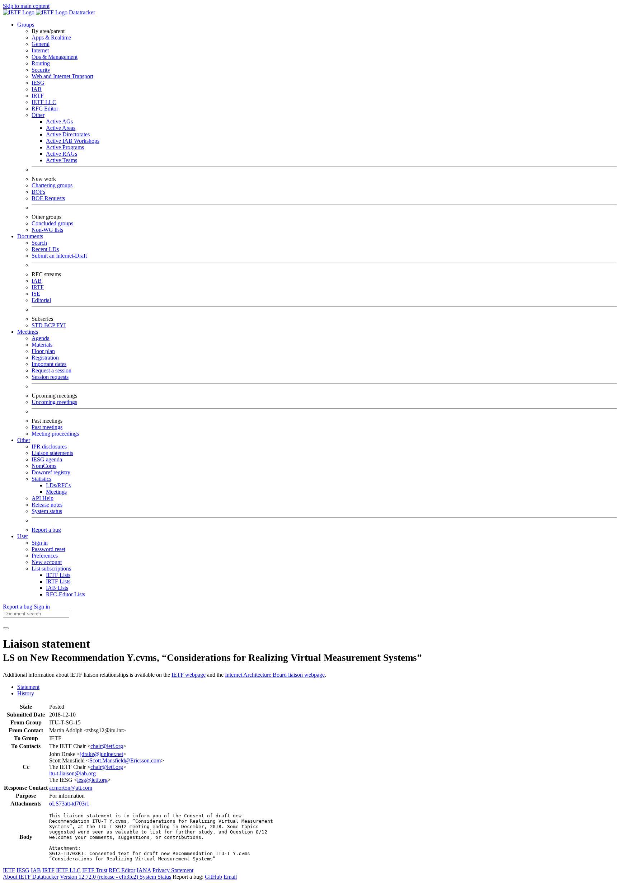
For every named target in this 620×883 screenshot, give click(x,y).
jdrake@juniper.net (101, 754)
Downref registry (51, 472)
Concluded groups (52, 223)
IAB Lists (57, 588)
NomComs (44, 466)
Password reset (48, 549)
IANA (144, 870)
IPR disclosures (49, 446)
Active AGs (59, 121)
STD (38, 325)
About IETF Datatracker (30, 877)
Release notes (47, 505)
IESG (38, 83)
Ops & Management (55, 57)
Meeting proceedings (55, 434)
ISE (36, 294)
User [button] (22, 536)
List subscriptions (51, 568)
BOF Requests (48, 198)
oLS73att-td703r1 (69, 803)
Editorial (41, 300)
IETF (9, 870)
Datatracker (81, 12)
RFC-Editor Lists (65, 594)
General (41, 44)
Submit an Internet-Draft (59, 256)
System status (47, 511)
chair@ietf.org (106, 746)
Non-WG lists (47, 230)
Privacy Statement (172, 870)
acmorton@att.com (70, 788)
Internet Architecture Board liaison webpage (275, 675)
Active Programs (65, 147)
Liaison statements (52, 453)
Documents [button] (30, 236)
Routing (41, 63)
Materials (42, 345)
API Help (42, 498)
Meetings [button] (27, 332)
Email (230, 877)
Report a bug (46, 530)
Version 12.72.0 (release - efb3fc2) (100, 877)
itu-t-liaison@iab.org (72, 773)
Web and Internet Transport (62, 76)
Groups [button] (25, 25)
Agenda (41, 338)
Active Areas (60, 128)
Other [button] (23, 440)
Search (39, 243)
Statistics (41, 479)
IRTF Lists (58, 581)
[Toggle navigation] (6, 628)
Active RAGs (61, 154)
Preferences (45, 556)
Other (38, 115)
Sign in (40, 543)
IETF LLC (44, 102)
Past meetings (47, 427)
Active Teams (61, 160)
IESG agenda (47, 459)
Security (41, 70)
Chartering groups (52, 185)
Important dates (49, 364)
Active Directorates (68, 134)
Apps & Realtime (51, 37)
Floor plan (43, 351)
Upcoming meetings (54, 402)
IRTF (38, 96)
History (25, 693)
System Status (155, 877)
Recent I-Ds (45, 249)
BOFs (38, 192)
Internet (40, 50)
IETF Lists (58, 575)
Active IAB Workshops (72, 141)
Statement (28, 687)
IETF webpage (189, 675)
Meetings (56, 492)
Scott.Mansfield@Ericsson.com (125, 760)
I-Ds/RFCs (58, 485)
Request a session (51, 370)
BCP (50, 325)
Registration (45, 357)
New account (47, 562)
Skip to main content (26, 6)
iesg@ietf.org (92, 780)
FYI (61, 325)
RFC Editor (45, 108)
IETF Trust (94, 870)
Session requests (50, 377)
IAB (37, 89)
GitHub (213, 877)
